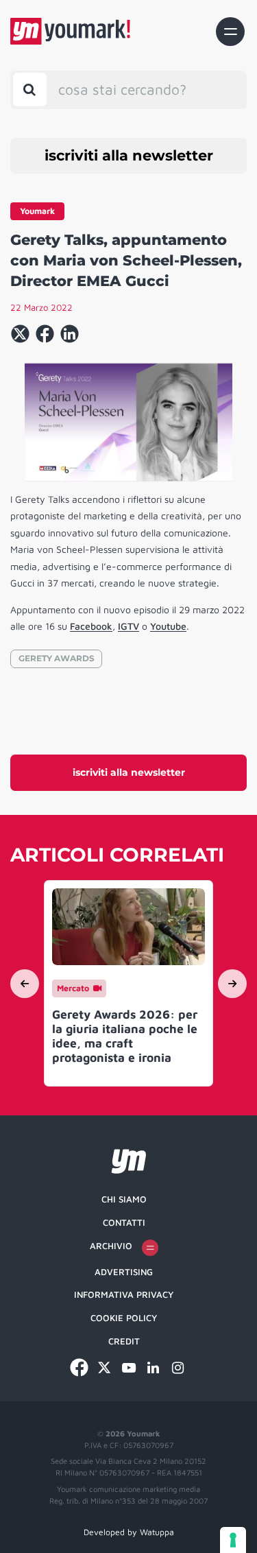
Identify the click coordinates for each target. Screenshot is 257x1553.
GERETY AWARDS (57, 658)
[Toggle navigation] (230, 31)
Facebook (91, 626)
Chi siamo (124, 1199)
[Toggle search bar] (30, 89)
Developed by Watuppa (129, 1532)
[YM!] (70, 31)
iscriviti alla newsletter (129, 155)
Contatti (124, 1222)
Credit (124, 1341)
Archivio (111, 1245)
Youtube (168, 626)
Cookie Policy (123, 1317)
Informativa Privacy (123, 1294)
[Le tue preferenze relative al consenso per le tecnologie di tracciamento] (233, 1540)
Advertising (124, 1271)
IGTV (128, 626)
